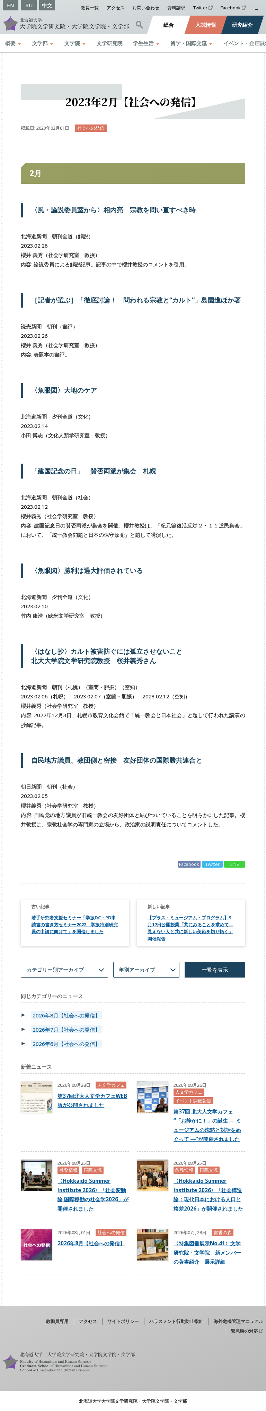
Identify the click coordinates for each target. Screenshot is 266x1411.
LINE (234, 864)
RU (29, 5)
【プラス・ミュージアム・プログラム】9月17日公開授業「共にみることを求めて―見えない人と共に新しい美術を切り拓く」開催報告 (190, 928)
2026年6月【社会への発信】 (66, 1043)
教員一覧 (90, 8)
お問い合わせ (145, 8)
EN (10, 5)
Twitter (200, 8)
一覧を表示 (215, 969)
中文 (47, 5)
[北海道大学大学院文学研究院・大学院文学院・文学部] (66, 23)
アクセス (116, 8)
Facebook (231, 8)
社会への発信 (90, 128)
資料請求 (176, 8)
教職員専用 (57, 1321)
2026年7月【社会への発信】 (66, 1029)
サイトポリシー (123, 1321)
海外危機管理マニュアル (238, 1321)
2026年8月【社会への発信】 (66, 1015)
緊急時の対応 (244, 1331)
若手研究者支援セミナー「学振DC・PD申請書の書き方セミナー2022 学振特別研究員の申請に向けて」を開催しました (75, 924)
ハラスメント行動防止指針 (176, 1321)
